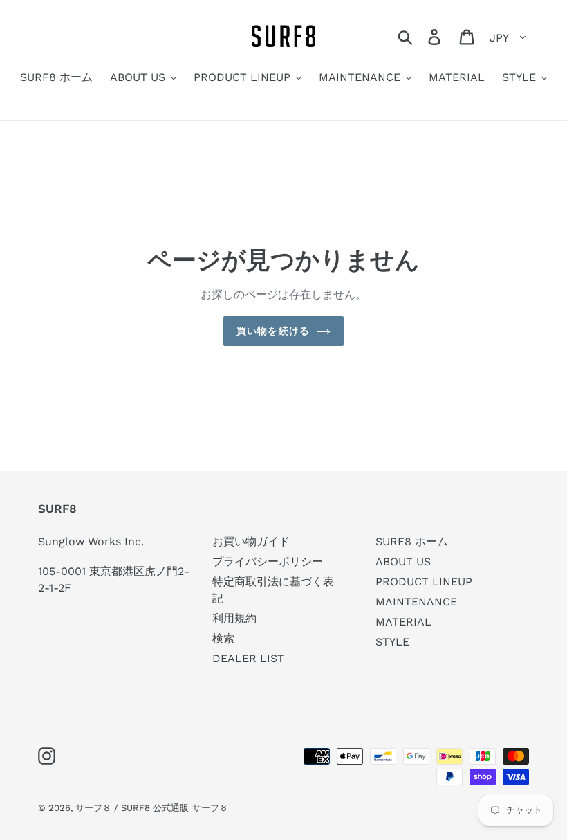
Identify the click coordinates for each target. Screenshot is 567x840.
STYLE (392, 641)
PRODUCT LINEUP (423, 581)
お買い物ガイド (251, 541)
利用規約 (234, 618)
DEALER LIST (248, 658)
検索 (223, 638)
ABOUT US (403, 561)
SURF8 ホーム (411, 541)
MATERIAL (403, 621)
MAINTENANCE (416, 601)
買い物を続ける (273, 330)
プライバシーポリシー (267, 561)
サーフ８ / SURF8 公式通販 (132, 808)
